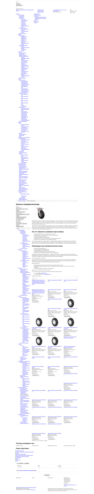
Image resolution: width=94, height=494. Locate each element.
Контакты (35, 22)
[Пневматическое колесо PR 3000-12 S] (71, 411)
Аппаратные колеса (22, 164)
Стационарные (21, 17)
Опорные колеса (22, 187)
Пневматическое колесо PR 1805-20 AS (55, 399)
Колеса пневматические (23, 171)
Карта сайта (33, 489)
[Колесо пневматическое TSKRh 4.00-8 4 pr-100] (71, 303)
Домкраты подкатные (23, 55)
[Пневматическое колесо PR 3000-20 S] (39, 428)
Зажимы (20, 133)
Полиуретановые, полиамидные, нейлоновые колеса (24, 168)
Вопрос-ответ (36, 21)
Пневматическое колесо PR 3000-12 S (70, 416)
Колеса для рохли (22, 165)
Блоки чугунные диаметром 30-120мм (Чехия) (25, 149)
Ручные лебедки (22, 35)
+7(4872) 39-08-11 (40, 9)
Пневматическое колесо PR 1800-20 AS (39, 399)
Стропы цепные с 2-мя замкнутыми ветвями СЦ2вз (25, 109)
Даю (27, 470)
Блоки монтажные (22, 138)
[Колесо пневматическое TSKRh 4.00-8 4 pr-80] (39, 341)
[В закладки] (55, 316)
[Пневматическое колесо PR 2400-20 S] (55, 411)
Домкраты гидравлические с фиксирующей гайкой (25, 64)
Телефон (59, 465)
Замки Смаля (21, 151)
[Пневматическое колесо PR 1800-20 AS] (39, 394)
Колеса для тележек (21, 163)
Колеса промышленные (23, 176)
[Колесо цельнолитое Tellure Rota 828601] (55, 361)
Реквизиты (37, 19)
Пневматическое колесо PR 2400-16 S (39, 416)
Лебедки (19, 34)
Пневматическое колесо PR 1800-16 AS (71, 366)
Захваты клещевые (24, 160)
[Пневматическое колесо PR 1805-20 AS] (55, 394)
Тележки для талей (22, 33)
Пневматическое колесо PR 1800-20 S (54, 433)
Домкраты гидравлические (23, 56)
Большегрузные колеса (23, 166)
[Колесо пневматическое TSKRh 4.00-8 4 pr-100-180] (39, 322)
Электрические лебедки (23, 45)
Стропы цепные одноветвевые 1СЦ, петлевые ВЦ (24, 116)
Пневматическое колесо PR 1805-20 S (70, 399)
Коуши (20, 136)
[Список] (35, 279)
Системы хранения (21, 190)
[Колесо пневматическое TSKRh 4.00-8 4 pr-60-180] (71, 322)
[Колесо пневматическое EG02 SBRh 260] (55, 303)
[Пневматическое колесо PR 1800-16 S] (71, 378)
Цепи (20, 123)
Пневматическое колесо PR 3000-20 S (39, 433)
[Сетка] (33, 279)
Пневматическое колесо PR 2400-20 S (54, 416)
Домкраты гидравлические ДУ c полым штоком (25, 68)
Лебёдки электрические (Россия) (23, 49)
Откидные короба (22, 198)
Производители (37, 13)
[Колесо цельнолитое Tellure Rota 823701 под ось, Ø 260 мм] (71, 341)
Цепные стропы (22, 107)
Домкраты (20, 51)
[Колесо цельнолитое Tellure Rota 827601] (39, 361)
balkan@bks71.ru (48, 274)
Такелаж (19, 122)
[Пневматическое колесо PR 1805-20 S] (71, 394)
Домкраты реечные (22, 77)
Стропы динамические (23, 121)
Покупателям (50, 477)
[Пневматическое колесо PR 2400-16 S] (39, 411)
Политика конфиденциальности (40, 17)
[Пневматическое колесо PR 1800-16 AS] (71, 361)
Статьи (35, 20)
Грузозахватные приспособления (24, 137)
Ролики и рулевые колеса (23, 189)
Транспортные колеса (23, 188)
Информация (18, 477)
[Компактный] (36, 279)
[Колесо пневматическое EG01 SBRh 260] (55, 284)
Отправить (47, 475)
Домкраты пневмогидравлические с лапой (25, 75)
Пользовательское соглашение (40, 18)
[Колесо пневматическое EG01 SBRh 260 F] (71, 284)
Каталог (33, 477)
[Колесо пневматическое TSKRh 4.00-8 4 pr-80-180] (55, 341)
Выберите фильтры (19, 226)
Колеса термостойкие (23, 179)
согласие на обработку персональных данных (28, 470)
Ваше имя (19, 465)
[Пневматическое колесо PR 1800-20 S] (55, 428)
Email (39, 465)
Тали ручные (21, 18)
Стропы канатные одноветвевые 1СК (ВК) (24, 86)
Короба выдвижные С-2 (23, 199)
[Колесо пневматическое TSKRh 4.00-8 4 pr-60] (55, 322)
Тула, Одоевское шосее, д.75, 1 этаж (59, 9)
